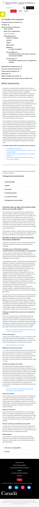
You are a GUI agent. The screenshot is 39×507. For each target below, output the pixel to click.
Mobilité (8, 47)
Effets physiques (9, 36)
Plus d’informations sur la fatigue (15, 345)
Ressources (5, 73)
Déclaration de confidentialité (19, 502)
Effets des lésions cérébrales (10, 27)
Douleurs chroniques (12, 38)
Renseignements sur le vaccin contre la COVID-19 (16, 78)
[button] (2, 14)
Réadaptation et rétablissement (11, 66)
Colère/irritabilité (10, 182)
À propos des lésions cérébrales (11, 22)
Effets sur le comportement (12, 31)
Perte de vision (10, 58)
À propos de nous (20, 462)
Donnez (13, 11)
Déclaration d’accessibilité (19, 465)
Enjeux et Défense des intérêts (10, 76)
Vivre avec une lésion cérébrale (11, 69)
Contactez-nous (23, 503)
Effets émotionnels (9, 33)
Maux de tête (10, 45)
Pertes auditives (11, 52)
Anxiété (7, 185)
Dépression (8, 189)
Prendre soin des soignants (10, 71)
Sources (7, 451)
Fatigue (8, 42)
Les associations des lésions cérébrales (19, 467)
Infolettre (19, 470)
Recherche (19, 475)
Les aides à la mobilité (15, 49)
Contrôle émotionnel (11, 193)
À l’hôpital (4, 24)
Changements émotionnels (13, 148)
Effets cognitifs (8, 29)
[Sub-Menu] (21, 22)
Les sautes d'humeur (11, 196)
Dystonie (9, 40)
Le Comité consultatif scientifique (19, 473)
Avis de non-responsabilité (13, 448)
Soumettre (30, 8)
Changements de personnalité (13, 200)
